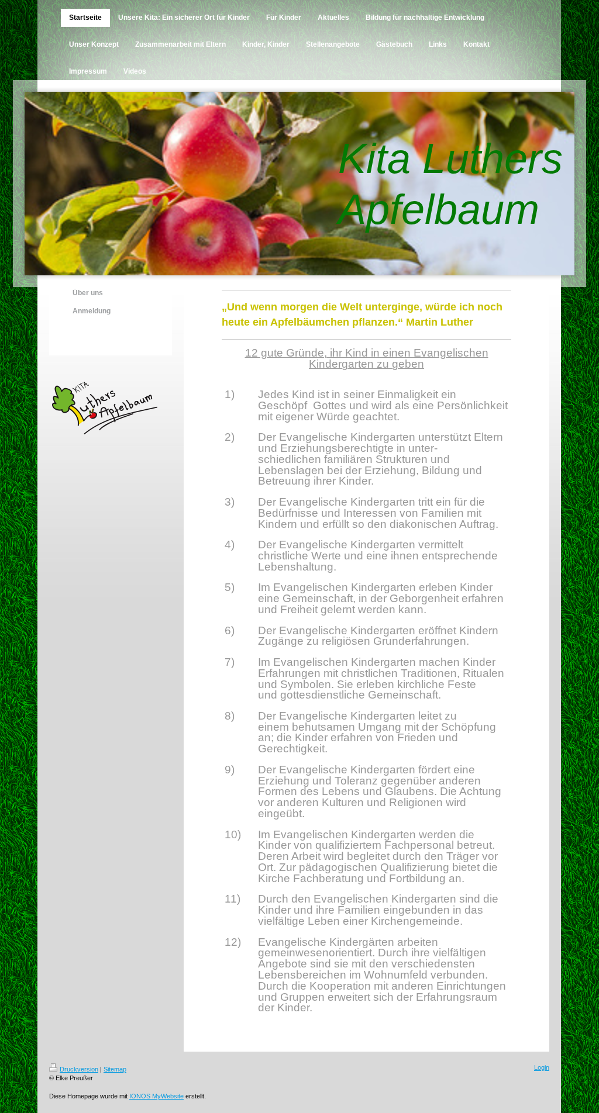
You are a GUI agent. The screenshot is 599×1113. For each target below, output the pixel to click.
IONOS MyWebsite (156, 1096)
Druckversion (79, 1069)
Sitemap (115, 1069)
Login (541, 1067)
